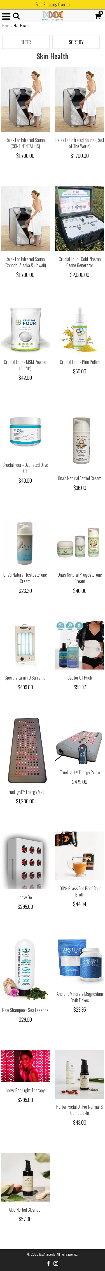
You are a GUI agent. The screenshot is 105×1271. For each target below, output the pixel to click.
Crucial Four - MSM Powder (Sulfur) (25, 365)
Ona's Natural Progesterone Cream (80, 577)
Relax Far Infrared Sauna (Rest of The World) (79, 143)
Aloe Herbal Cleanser (25, 1209)
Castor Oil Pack (79, 677)
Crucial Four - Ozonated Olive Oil (25, 468)
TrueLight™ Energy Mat (25, 792)
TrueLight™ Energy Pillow (80, 772)
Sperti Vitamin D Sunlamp (25, 677)
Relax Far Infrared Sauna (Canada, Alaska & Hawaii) (25, 262)
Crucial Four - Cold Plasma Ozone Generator (80, 262)
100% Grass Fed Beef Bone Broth (80, 891)
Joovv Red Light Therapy (25, 1090)
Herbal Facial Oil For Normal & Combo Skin (79, 1110)
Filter (26, 41)
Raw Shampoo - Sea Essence (25, 1010)
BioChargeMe (47, 1254)
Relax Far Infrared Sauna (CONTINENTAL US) (25, 143)
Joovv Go (25, 897)
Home (6, 25)
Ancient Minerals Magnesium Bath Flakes (80, 997)
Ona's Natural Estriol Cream (79, 478)
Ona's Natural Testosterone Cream (25, 577)
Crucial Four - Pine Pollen (80, 362)
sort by (76, 41)
